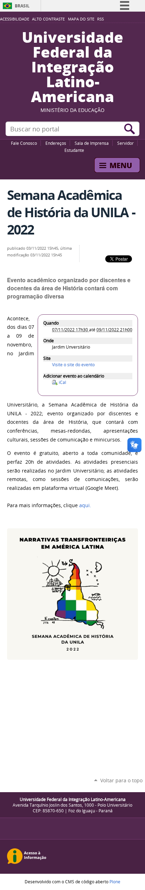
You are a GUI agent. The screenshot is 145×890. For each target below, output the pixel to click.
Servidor (125, 143)
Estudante (74, 150)
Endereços (55, 143)
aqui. (85, 505)
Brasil (22, 6)
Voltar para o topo (121, 780)
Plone (114, 881)
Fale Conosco (24, 143)
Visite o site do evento (73, 365)
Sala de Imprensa (92, 143)
